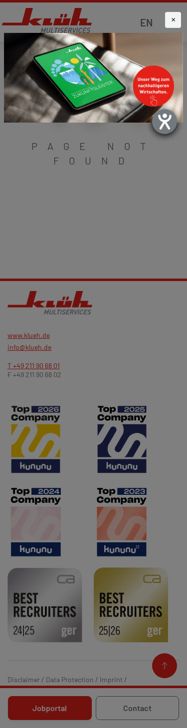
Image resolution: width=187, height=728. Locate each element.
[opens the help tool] (164, 121)
